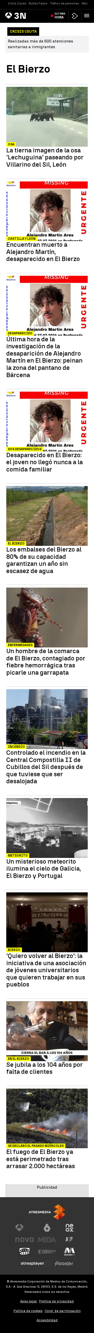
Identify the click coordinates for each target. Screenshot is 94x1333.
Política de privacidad (56, 1301)
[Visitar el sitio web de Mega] (47, 1240)
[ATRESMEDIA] (47, 1212)
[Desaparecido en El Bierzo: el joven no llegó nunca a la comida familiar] (47, 422)
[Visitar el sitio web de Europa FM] (47, 1252)
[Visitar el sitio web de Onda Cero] (24, 1252)
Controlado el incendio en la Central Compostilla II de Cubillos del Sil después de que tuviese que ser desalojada (46, 767)
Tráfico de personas (64, 3)
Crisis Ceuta (17, 3)
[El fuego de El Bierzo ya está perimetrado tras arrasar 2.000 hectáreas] (47, 1119)
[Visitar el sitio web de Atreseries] (69, 1240)
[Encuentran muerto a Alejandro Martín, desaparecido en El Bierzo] (47, 212)
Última (60, 15)
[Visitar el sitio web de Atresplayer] (36, 1263)
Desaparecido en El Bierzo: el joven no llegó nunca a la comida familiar (44, 462)
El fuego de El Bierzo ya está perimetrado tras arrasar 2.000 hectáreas (40, 1159)
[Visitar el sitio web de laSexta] (47, 1228)
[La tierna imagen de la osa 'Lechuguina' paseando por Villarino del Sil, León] (47, 117)
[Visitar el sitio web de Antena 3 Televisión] (24, 1228)
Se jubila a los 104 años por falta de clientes (44, 1068)
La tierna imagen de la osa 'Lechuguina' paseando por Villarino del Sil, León (45, 157)
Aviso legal (28, 1301)
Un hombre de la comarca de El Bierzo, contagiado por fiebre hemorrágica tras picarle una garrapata (45, 661)
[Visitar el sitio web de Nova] (24, 1240)
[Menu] (87, 15)
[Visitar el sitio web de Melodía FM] (69, 1252)
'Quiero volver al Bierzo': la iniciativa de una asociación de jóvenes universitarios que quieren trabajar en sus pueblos (46, 970)
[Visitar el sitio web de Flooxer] (64, 1263)
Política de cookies (28, 1311)
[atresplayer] (75, 16)
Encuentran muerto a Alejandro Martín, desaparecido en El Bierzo (43, 252)
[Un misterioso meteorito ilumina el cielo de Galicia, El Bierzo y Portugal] (47, 828)
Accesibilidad (47, 1320)
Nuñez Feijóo (38, 3)
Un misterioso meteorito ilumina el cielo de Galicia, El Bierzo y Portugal (43, 868)
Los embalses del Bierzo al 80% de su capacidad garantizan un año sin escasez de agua (43, 560)
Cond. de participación (63, 1311)
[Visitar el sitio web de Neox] (69, 1228)
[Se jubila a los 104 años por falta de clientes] (47, 1031)
